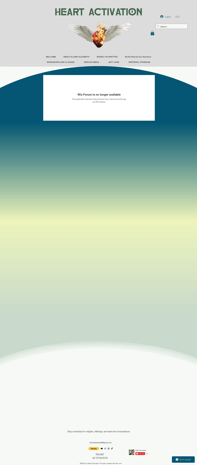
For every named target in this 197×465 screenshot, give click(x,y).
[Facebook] (105, 448)
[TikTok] (112, 448)
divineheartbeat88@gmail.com (100, 442)
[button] (152, 33)
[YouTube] (102, 448)
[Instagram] (108, 448)
